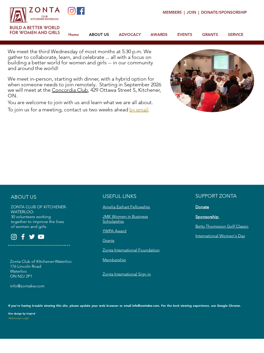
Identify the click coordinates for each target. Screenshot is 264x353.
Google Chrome (228, 305)
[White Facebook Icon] (23, 237)
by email (138, 109)
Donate (202, 206)
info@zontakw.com (145, 305)
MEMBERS (173, 12)
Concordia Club (70, 90)
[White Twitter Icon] (32, 237)
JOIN (192, 12)
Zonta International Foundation (131, 250)
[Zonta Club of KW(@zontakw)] (14, 237)
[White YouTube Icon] (41, 237)
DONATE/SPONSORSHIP (224, 12)
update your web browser (99, 305)
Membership (114, 259)
